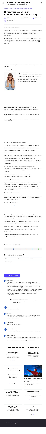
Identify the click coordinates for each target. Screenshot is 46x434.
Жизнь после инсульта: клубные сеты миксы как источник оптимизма (33, 380)
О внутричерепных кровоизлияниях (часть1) (13, 369)
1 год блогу (33, 406)
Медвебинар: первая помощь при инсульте (33, 392)
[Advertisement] (23, 54)
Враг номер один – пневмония (13, 407)
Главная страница (8, 8)
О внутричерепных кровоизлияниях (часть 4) (13, 353)
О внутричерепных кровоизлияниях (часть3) (33, 353)
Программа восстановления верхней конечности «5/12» (13, 393)
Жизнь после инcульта (18, 2)
